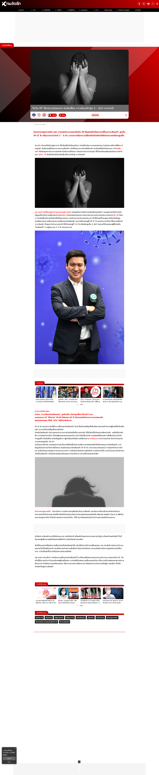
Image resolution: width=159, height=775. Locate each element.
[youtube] (148, 3)
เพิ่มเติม (5, 755)
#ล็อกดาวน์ (70, 618)
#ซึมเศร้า (91, 618)
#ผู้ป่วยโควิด (59, 618)
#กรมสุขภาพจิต (112, 618)
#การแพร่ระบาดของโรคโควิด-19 (46, 622)
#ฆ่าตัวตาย (100, 618)
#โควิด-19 (39, 618)
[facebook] (139, 3)
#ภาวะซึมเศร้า (64, 622)
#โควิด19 (49, 618)
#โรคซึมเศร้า (81, 618)
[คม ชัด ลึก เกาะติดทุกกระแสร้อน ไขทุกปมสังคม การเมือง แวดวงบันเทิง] (79, 4)
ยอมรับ (9, 758)
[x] (144, 3)
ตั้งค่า (9, 762)
